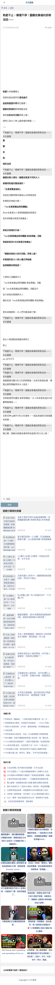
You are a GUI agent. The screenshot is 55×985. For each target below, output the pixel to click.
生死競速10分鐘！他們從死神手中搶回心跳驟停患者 (26, 749)
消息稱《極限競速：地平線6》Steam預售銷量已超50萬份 (30, 794)
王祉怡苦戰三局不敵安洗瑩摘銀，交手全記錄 (25, 768)
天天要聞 (29, 2)
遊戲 (12, 8)
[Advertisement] (27, 59)
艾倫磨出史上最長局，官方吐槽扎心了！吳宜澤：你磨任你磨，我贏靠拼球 (34, 675)
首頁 (5, 8)
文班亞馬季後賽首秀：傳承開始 (20, 801)
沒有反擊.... (9, 730)
